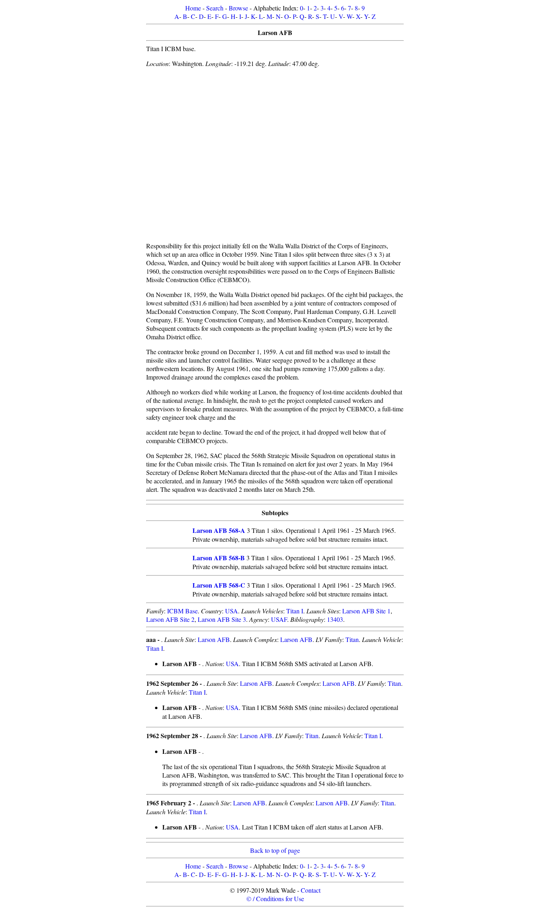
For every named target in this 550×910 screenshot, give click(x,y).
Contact (310, 890)
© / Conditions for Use (275, 898)
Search (214, 8)
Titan (352, 639)
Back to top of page (275, 850)
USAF (279, 619)
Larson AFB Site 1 (366, 611)
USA (231, 611)
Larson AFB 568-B (218, 557)
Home (193, 8)
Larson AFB (214, 639)
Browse (238, 8)
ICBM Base (182, 611)
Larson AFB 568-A (218, 530)
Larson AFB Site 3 (222, 619)
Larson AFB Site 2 (170, 619)
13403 (335, 619)
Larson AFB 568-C (218, 585)
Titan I (294, 611)
